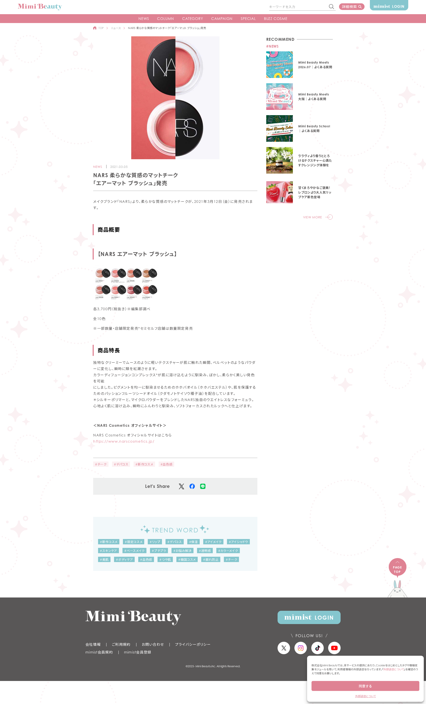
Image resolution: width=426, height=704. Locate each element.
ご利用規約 (121, 644)
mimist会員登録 (138, 652)
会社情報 (93, 644)
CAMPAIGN (222, 18)
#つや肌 (165, 559)
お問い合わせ (153, 644)
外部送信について (393, 669)
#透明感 (205, 551)
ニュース (116, 28)
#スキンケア (108, 551)
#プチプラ (159, 551)
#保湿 (193, 542)
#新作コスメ (144, 464)
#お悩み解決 (182, 551)
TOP (101, 28)
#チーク (101, 464)
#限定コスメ (133, 542)
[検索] (332, 6)
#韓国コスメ (187, 559)
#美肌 (104, 559)
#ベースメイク (134, 551)
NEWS (143, 18)
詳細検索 (349, 6)
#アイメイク (213, 542)
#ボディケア (124, 559)
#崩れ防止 (211, 559)
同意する (365, 686)
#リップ (155, 542)
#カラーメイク (228, 551)
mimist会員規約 (99, 652)
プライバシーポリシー (193, 644)
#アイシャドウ (238, 542)
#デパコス (121, 464)
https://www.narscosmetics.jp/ (123, 441)
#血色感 (166, 464)
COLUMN (165, 18)
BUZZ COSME (276, 18)
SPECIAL (248, 18)
